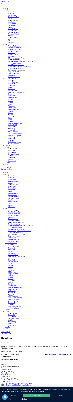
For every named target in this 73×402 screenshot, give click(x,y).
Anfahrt (10, 156)
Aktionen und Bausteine (15, 68)
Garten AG (11, 130)
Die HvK (7, 10)
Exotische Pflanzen (14, 77)
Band (10, 120)
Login (30, 383)
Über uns (11, 13)
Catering (10, 114)
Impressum (24, 383)
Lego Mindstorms (13, 109)
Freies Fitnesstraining (14, 142)
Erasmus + (11, 53)
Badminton (11, 89)
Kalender (7, 145)
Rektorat (10, 159)
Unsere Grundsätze (14, 49)
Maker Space (12, 108)
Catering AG (12, 128)
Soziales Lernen (13, 54)
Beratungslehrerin (13, 34)
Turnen (10, 101)
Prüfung (10, 18)
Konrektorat (12, 161)
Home (6, 8)
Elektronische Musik (14, 135)
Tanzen (10, 102)
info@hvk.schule (6, 375)
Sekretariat (11, 25)
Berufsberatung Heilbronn (16, 65)
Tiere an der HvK (13, 73)
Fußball (10, 104)
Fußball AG (11, 126)
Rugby (10, 87)
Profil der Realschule (14, 47)
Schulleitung (12, 22)
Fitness (10, 118)
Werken (10, 111)
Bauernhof (11, 84)
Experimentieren (13, 90)
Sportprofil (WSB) (13, 56)
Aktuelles (7, 162)
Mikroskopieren (13, 97)
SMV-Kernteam (13, 132)
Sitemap (17, 383)
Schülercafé (11, 138)
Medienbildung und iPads (16, 58)
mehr (61, 395)
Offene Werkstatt (13, 144)
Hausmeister (12, 23)
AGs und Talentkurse (11, 78)
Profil (6, 44)
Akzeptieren (36, 395)
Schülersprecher (13, 37)
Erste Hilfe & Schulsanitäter (16, 92)
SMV (10, 39)
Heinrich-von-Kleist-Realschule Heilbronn (18, 385)
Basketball (11, 96)
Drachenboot (12, 121)
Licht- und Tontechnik (15, 123)
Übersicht (11, 80)
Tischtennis (11, 106)
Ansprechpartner (17, 63)
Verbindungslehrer (13, 32)
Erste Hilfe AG (12, 125)
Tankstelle (11, 140)
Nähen (10, 94)
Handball (11, 99)
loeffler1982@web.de (58, 354)
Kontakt (7, 147)
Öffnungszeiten (5, 376)
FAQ (6, 164)
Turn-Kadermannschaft (15, 133)
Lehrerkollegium (13, 29)
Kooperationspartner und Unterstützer (19, 66)
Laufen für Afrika (13, 75)
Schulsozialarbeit (13, 17)
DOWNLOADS (6, 167)
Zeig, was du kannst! (14, 72)
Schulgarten (11, 85)
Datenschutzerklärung (7, 383)
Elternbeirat (11, 42)
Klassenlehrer (12, 30)
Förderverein (12, 15)
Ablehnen (12, 395)
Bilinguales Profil (13, 51)
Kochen (10, 113)
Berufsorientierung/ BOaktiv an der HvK (20, 61)
